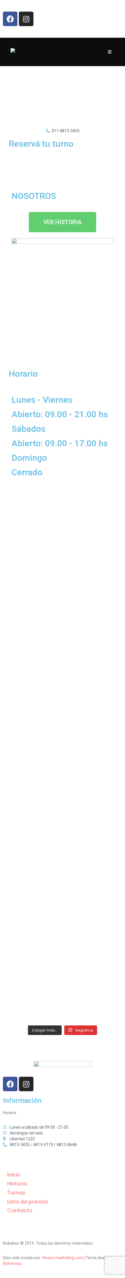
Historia (17, 1183)
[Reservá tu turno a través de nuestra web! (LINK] (62, 574)
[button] (62, 222)
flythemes (12, 1263)
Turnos (16, 1192)
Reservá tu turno (41, 144)
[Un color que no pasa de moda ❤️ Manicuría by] (62, 992)
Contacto (19, 1210)
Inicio (14, 1174)
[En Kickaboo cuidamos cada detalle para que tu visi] (62, 634)
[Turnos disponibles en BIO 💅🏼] (62, 813)
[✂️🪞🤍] (62, 873)
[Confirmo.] (62, 932)
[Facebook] (10, 19)
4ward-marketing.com (62, 1257)
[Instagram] (26, 19)
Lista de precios (27, 1201)
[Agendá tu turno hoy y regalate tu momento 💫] (62, 753)
